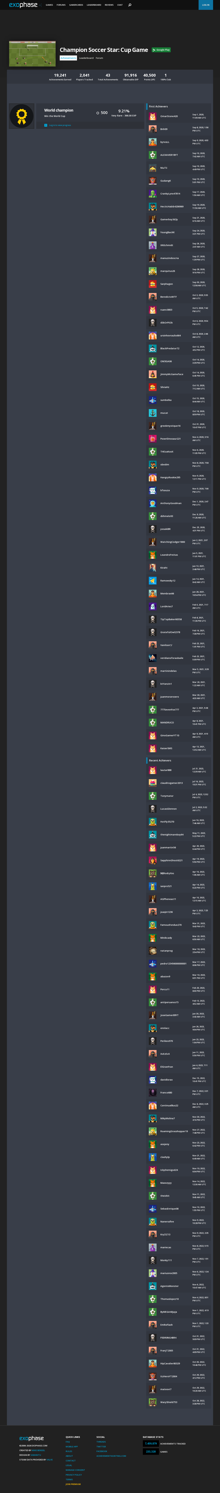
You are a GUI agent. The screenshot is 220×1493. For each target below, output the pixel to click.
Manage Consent (75, 1469)
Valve (50, 1459)
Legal (69, 1465)
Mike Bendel (38, 1450)
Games (49, 4)
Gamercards (76, 4)
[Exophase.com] (25, 5)
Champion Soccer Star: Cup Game (104, 50)
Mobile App (72, 1446)
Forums (61, 4)
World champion (58, 110)
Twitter (101, 1446)
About (69, 1455)
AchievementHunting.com (111, 1455)
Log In (205, 4)
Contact (71, 1460)
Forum (99, 58)
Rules (69, 1451)
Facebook (101, 1451)
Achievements (68, 58)
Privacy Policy (74, 1474)
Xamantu (36, 1454)
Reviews (109, 4)
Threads (101, 1441)
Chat (120, 4)
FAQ (68, 1441)
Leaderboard (94, 4)
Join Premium (73, 1484)
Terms (69, 1479)
